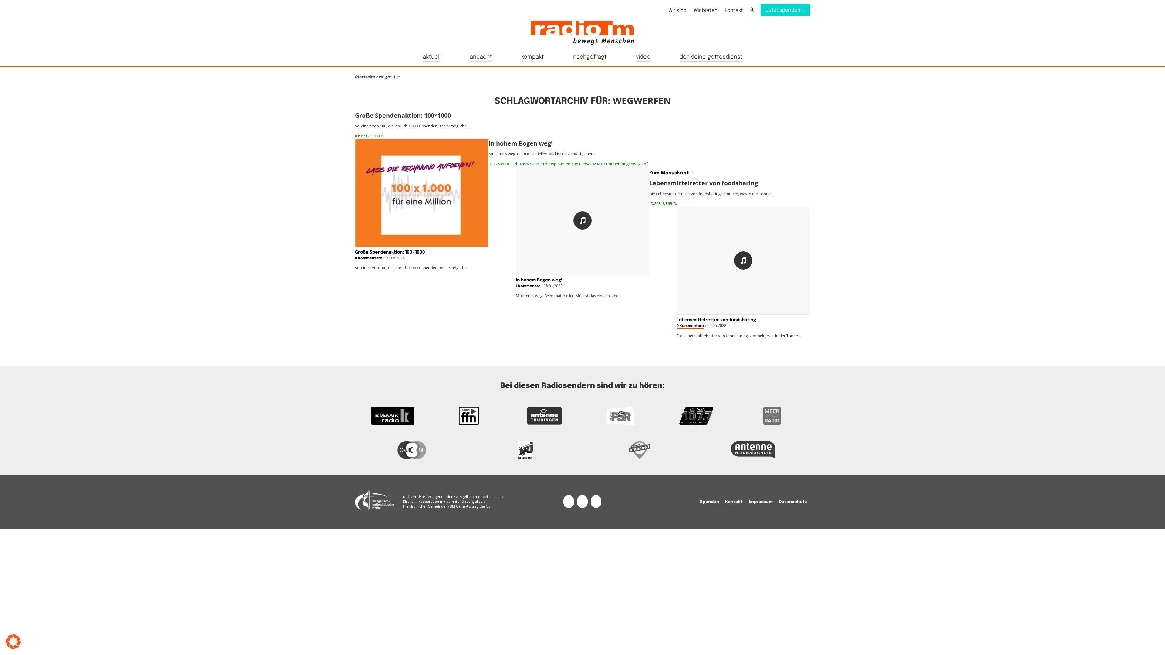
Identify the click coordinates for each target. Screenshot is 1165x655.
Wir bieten (706, 10)
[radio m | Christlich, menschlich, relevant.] (582, 33)
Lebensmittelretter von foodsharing (716, 320)
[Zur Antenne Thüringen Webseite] (544, 416)
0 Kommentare (368, 258)
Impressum (761, 502)
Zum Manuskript (669, 173)
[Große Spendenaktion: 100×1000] (421, 193)
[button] (13, 641)
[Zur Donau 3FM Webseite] (411, 450)
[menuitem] (677, 10)
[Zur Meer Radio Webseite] (772, 416)
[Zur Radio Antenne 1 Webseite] (639, 450)
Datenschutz (793, 502)
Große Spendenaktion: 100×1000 (390, 252)
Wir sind (677, 10)
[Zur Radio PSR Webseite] (620, 416)
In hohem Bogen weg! (539, 280)
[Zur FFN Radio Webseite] (468, 416)
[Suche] (752, 9)
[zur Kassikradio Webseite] (393, 416)
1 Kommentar (528, 286)
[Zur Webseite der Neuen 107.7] (696, 416)
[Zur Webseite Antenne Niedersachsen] (753, 450)
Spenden (709, 502)
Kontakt (734, 10)
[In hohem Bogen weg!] (582, 221)
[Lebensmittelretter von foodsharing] (743, 261)
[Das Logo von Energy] (525, 450)
